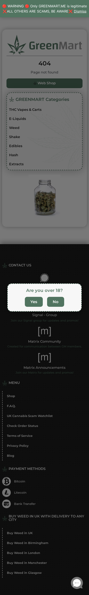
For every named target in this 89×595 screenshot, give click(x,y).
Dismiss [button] (80, 11)
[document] (44, 297)
